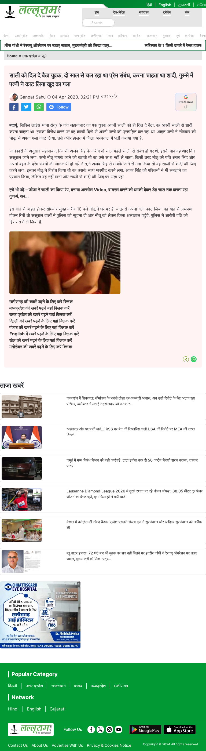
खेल (187, 12)
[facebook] (91, 729)
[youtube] (118, 729)
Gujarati (57, 709)
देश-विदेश (119, 12)
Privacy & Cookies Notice (109, 745)
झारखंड (64, 36)
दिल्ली (6, 36)
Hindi (13, 709)
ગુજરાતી (184, 4)
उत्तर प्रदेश (21, 36)
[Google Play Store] (145, 729)
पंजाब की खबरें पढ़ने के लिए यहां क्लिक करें (41, 327)
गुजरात (167, 36)
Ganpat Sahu (33, 97)
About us (40, 745)
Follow (63, 107)
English (165, 4)
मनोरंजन (144, 12)
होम (97, 12)
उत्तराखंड (38, 36)
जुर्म (178, 36)
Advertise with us (67, 745)
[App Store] (180, 729)
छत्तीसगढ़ (96, 36)
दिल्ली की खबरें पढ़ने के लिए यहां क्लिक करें (42, 321)
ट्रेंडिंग (167, 12)
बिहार (52, 36)
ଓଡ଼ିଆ (201, 4)
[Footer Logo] (31, 729)
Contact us (18, 745)
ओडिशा (137, 36)
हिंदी (149, 4)
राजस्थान (152, 36)
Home (12, 55)
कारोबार (189, 36)
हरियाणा (122, 36)
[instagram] (109, 729)
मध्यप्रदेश (80, 36)
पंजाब (110, 36)
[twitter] (100, 729)
